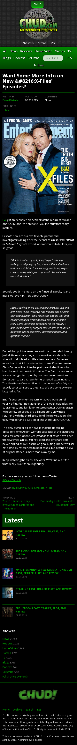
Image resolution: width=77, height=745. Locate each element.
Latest (14, 520)
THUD (5, 109)
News (13, 51)
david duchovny (19, 487)
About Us (28, 43)
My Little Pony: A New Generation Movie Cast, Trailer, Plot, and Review (44, 571)
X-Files (49, 487)
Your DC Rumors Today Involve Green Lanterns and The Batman (18, 504)
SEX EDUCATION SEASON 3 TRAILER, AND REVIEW (41, 552)
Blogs (7, 58)
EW (4, 220)
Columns (33, 58)
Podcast (19, 58)
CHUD (37, 4)
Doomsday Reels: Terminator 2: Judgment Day (57, 503)
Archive (42, 43)
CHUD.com (38, 695)
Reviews (26, 51)
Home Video (43, 51)
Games (60, 51)
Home (6, 709)
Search (29, 709)
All (4, 51)
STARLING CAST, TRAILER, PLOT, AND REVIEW (44, 589)
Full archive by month (15, 676)
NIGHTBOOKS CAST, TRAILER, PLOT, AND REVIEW (41, 609)
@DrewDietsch (11, 480)
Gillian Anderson (36, 487)
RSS (53, 43)
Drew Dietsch (10, 100)
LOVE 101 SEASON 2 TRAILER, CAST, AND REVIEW (40, 533)
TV (69, 51)
